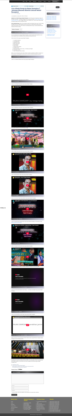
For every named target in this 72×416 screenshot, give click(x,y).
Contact (12, 410)
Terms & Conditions (14, 407)
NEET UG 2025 (39, 403)
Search (58, 7)
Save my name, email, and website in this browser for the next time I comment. (25, 392)
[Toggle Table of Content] (20, 29)
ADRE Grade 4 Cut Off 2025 (51, 19)
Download (12, 408)
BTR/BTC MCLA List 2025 (52, 31)
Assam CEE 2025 (40, 405)
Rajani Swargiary (22, 365)
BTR (26, 1)
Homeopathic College (27, 402)
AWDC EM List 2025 (51, 35)
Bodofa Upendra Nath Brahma (16, 222)
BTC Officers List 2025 (51, 32)
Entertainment (55, 1)
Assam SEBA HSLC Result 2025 (55, 410)
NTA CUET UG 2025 (40, 406)
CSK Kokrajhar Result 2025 (54, 405)
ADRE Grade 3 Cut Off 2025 (51, 18)
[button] (60, 1)
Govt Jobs (39, 1)
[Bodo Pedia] (12, 1)
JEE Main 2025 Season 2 (41, 404)
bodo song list (18, 365)
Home (23, 1)
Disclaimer (12, 404)
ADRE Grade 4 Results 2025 (51, 17)
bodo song (14, 365)
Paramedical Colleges (27, 408)
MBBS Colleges (26, 403)
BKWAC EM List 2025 (51, 34)
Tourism (49, 1)
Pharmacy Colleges (27, 407)
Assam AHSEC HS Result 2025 (55, 411)
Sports (45, 1)
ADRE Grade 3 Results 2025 (51, 16)
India (30, 1)
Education (34, 1)
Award (18, 364)
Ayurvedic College (27, 409)
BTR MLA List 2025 (51, 29)
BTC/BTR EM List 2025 (51, 30)
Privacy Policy (13, 405)
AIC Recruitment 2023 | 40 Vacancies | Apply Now (19, 367)
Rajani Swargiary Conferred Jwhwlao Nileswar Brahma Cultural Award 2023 (23, 366)
